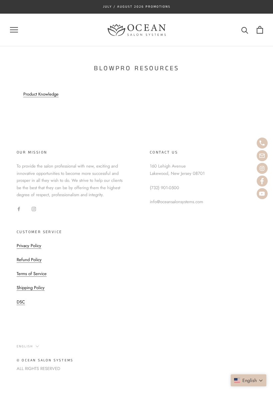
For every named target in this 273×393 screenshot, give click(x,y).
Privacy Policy (29, 245)
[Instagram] (34, 208)
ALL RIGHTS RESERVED (38, 368)
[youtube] (262, 193)
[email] (262, 155)
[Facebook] (19, 208)
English (25, 346)
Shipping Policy (31, 287)
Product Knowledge (41, 94)
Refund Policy (29, 259)
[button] (248, 380)
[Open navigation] (14, 30)
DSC (21, 302)
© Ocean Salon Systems (45, 360)
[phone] (262, 143)
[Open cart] (260, 30)
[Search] (244, 29)
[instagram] (262, 168)
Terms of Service (32, 273)
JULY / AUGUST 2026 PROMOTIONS (136, 6)
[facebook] (262, 181)
